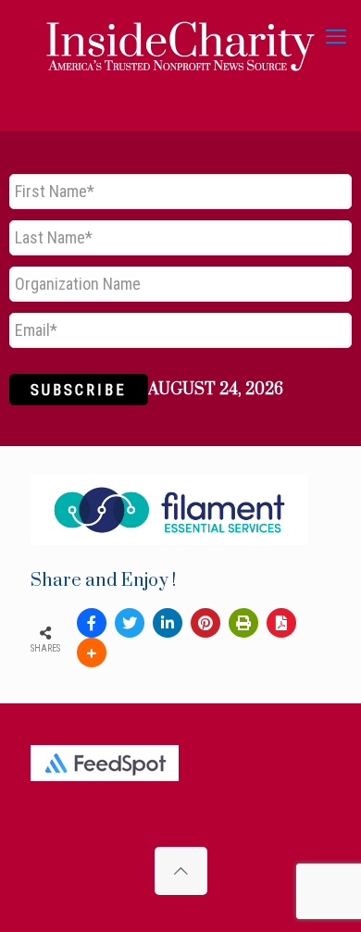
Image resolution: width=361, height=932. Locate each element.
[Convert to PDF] (281, 623)
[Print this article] (243, 623)
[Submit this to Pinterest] (205, 623)
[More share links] (91, 652)
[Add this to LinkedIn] (167, 623)
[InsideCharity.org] (180, 37)
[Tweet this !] (129, 623)
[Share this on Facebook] (91, 623)
